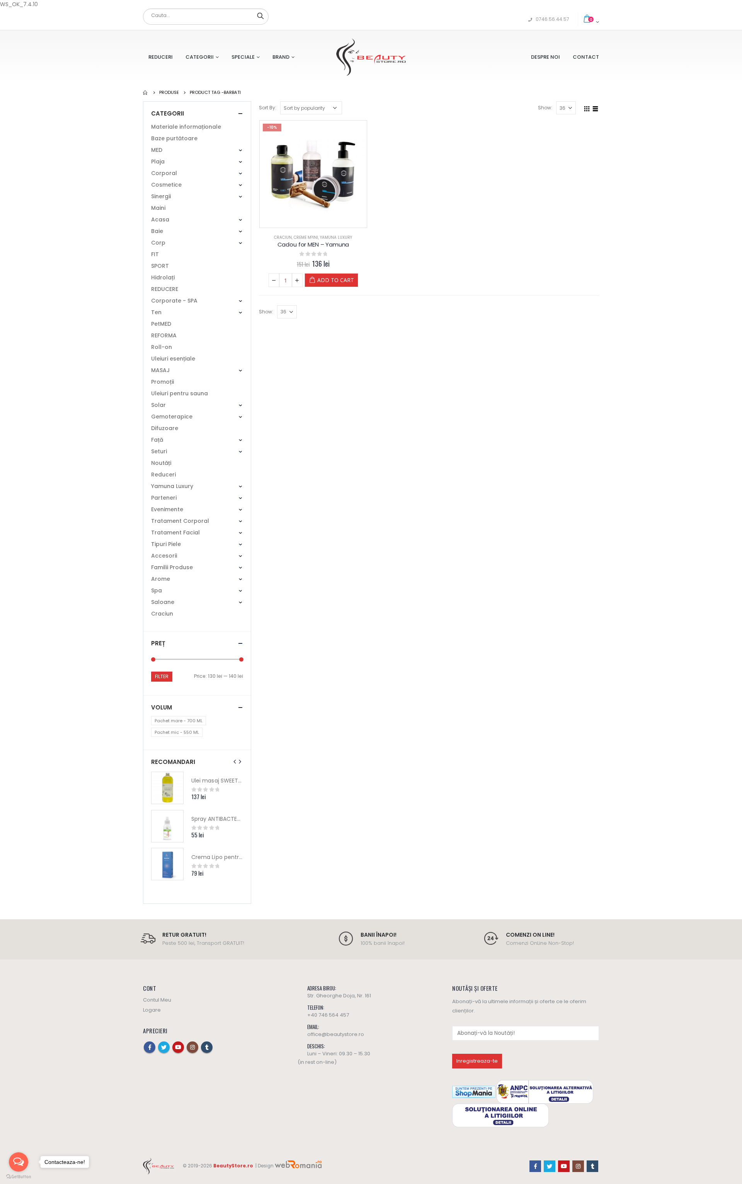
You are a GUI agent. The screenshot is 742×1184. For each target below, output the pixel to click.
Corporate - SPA (174, 301)
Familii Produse (172, 567)
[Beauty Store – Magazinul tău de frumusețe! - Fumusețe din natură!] (371, 57)
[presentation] (234, 761)
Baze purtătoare (174, 138)
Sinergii (161, 196)
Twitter (164, 1047)
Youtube (178, 1047)
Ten (156, 312)
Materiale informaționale (186, 127)
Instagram (192, 1047)
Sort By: (267, 107)
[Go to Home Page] (145, 92)
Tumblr (207, 1047)
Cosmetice (166, 185)
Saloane (162, 602)
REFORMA (164, 335)
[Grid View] (587, 107)
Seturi (159, 451)
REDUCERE (164, 289)
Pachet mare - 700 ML (179, 721)
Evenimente (167, 509)
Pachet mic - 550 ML (177, 732)
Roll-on (161, 347)
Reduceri (160, 57)
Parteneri (164, 498)
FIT (155, 254)
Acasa (160, 219)
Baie (157, 231)
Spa (156, 590)
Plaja (158, 161)
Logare (152, 1010)
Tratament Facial (175, 532)
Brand (280, 57)
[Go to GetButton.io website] (18, 1176)
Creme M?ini (306, 237)
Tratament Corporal (180, 521)
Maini (158, 208)
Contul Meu (157, 1000)
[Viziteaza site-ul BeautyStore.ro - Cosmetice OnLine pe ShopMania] (473, 1091)
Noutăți (161, 463)
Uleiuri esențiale (173, 358)
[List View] (595, 107)
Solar (158, 405)
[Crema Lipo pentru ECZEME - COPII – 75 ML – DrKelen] (167, 864)
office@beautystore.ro (335, 1034)
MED (156, 150)
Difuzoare (164, 428)
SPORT (160, 266)
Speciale (243, 57)
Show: (545, 107)
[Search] (260, 15)
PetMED (161, 324)
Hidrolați (163, 277)
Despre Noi (545, 57)
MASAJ (160, 370)
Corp (158, 243)
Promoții (162, 382)
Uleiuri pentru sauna (179, 393)
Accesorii (164, 556)
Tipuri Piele (166, 544)
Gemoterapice (171, 416)
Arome (160, 579)
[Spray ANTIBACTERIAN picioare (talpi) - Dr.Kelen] (167, 826)
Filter (161, 676)
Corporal (164, 173)
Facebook (149, 1047)
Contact (586, 57)
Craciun (283, 237)
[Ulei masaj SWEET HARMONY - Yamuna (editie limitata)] (167, 788)
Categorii (200, 57)
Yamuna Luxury (336, 237)
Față (157, 440)
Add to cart (335, 280)
